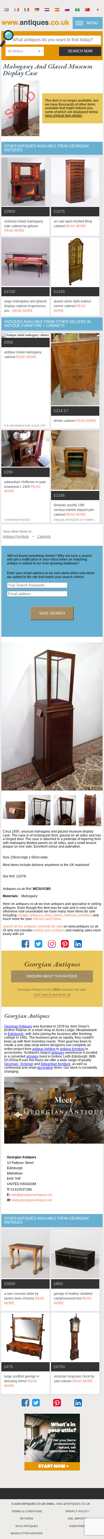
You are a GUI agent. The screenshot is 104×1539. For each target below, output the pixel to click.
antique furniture (72, 1049)
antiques (57, 1052)
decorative (45, 1068)
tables (58, 915)
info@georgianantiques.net (31, 1195)
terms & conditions (26, 1511)
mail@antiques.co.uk (73, 1503)
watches (70, 915)
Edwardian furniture (55, 1064)
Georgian (11, 1064)
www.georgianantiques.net (32, 1200)
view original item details (63, 116)
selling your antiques (49, 930)
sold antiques (26, 1526)
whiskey (32, 1056)
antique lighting (43, 1049)
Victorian (26, 1064)
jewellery (85, 915)
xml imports (77, 1518)
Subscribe (77, 1526)
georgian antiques (52, 964)
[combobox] (25, 51)
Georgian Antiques (18, 1026)
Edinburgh (16, 1034)
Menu (92, 23)
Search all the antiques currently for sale (33, 926)
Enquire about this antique (52, 976)
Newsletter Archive (27, 1533)
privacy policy (77, 1511)
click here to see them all (52, 995)
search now (80, 51)
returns (26, 1518)
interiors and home (47, 919)
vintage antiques (29, 915)
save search (52, 613)
